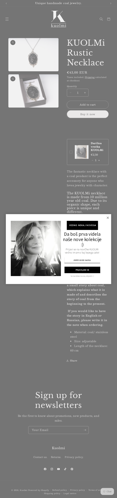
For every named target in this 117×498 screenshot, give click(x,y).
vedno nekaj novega (82, 225)
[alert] (58, 249)
